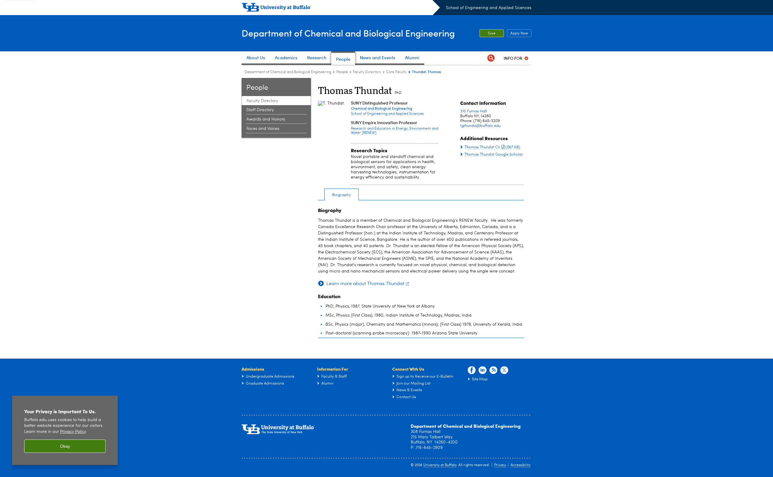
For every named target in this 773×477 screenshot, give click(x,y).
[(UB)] (341, 8)
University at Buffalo (440, 465)
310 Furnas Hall (473, 111)
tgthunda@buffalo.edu (480, 126)
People (342, 72)
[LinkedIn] (482, 370)
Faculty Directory (367, 72)
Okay (65, 446)
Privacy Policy (73, 432)
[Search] (491, 58)
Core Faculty (396, 72)
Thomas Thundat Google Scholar (493, 154)
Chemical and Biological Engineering (381, 108)
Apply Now (517, 33)
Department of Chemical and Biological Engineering (348, 33)
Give (492, 33)
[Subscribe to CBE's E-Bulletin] (493, 370)
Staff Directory (260, 110)
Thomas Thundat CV (492, 147)
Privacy (500, 465)
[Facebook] (472, 370)
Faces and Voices (262, 129)
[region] (65, 430)
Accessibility (521, 465)
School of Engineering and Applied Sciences (488, 8)
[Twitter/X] (504, 370)
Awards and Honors (265, 119)
